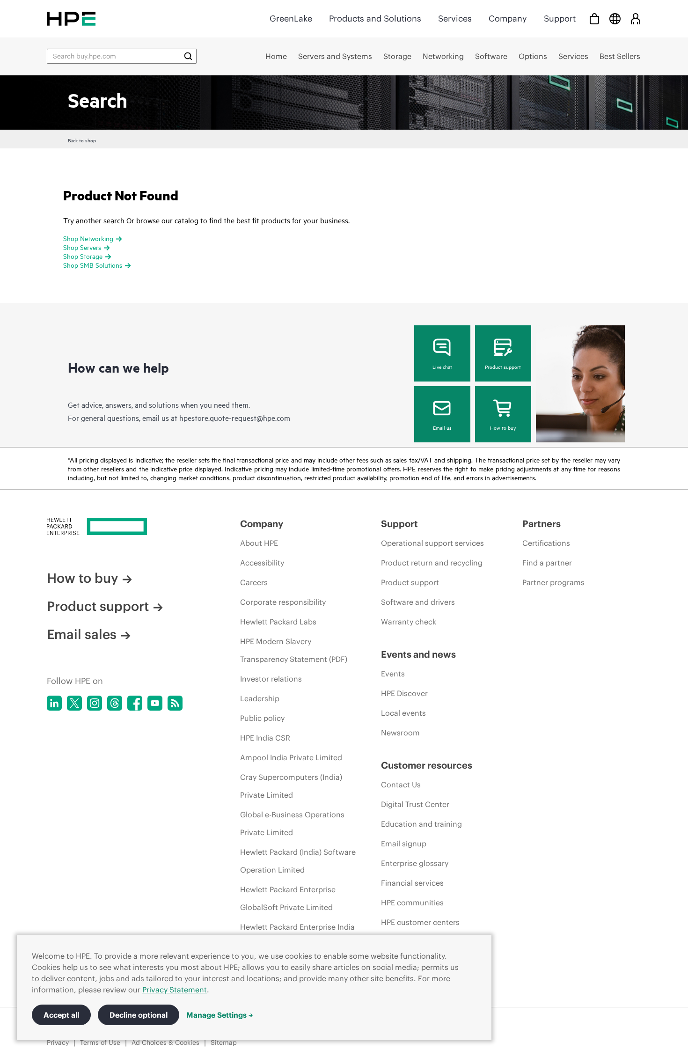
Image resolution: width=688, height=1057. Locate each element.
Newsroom (400, 732)
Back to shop (82, 140)
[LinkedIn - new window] (54, 703)
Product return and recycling (432, 562)
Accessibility (262, 562)
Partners (541, 523)
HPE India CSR (265, 737)
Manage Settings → (219, 1015)
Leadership (259, 698)
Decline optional (139, 1015)
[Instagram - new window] (94, 703)
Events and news (418, 654)
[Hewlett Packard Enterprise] (71, 18)
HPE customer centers (420, 922)
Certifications (546, 543)
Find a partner (547, 562)
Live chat (442, 366)
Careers (254, 582)
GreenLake (291, 18)
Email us (442, 427)
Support (560, 18)
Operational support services (432, 543)
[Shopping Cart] (594, 18)
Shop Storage (82, 255)
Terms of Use (100, 1042)
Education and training (421, 824)
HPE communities (412, 902)
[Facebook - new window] (134, 703)
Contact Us (401, 784)
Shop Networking (88, 238)
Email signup (403, 843)
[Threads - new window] (114, 703)
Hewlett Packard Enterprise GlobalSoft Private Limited (288, 898)
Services (455, 18)
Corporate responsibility (283, 602)
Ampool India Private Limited (291, 757)
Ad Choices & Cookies (165, 1042)
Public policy (262, 718)
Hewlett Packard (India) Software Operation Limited (298, 860)
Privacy (58, 1042)
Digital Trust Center (415, 804)
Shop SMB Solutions (92, 264)
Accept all (61, 1015)
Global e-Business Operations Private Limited (292, 823)
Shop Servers (82, 246)
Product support (503, 366)
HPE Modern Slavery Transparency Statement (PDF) (293, 650)
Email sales (82, 634)
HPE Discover (404, 693)
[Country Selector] (615, 18)
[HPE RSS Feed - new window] (175, 703)
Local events (403, 713)
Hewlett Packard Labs (278, 621)
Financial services (412, 883)
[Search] (188, 56)
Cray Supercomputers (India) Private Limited (291, 786)
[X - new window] (74, 703)
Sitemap (224, 1042)
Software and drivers (418, 602)
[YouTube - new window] (154, 703)
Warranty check (408, 621)
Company (508, 18)
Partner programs (553, 582)
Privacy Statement (174, 989)
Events (393, 673)
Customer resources (426, 765)
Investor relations (271, 678)
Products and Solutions (375, 18)
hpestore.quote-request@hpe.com (234, 417)
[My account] (635, 18)
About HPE (259, 543)
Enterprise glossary (414, 863)
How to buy (503, 427)
